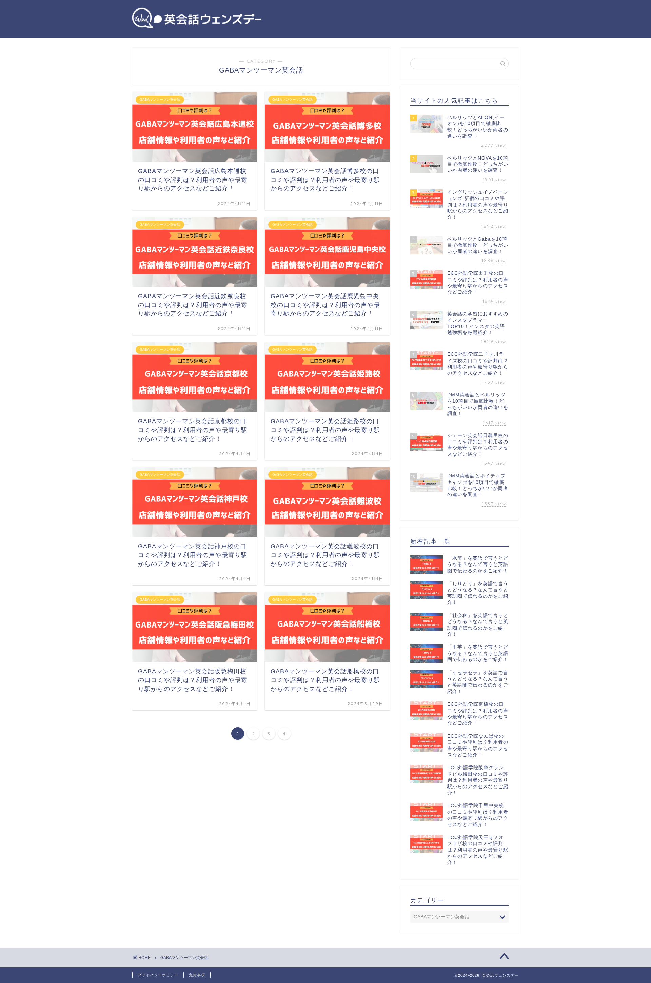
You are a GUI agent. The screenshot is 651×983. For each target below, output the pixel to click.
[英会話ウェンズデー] (196, 28)
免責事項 (197, 975)
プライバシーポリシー (158, 975)
